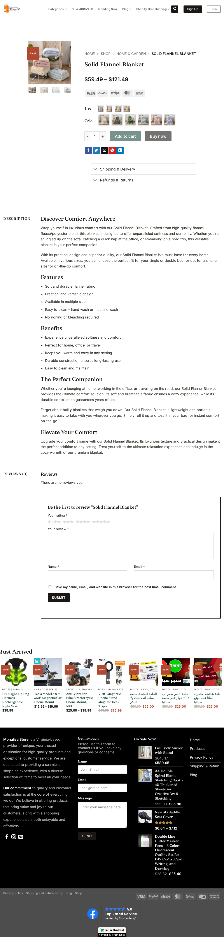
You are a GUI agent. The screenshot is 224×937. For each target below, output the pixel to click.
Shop (105, 53)
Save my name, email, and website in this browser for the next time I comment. (116, 587)
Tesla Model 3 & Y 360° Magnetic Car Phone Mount (48, 698)
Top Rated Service (121, 914)
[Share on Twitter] (96, 150)
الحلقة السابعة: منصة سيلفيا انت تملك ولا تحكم (143, 698)
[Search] (174, 9)
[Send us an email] (20, 837)
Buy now (158, 136)
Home (89, 53)
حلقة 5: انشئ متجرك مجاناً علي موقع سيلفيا (207, 698)
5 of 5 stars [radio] (100, 522)
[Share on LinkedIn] (120, 150)
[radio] (100, 108)
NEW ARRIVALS (82, 9)
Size (87, 109)
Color (88, 120)
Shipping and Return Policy (44, 893)
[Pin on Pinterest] (112, 150)
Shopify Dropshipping (151, 9)
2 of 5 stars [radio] (56, 522)
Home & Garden (131, 53)
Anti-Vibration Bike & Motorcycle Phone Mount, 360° (79, 700)
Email (139, 566)
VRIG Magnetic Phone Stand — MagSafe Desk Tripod (109, 700)
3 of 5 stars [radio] (68, 522)
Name (53, 566)
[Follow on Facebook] (6, 837)
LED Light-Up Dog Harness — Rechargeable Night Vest (15, 700)
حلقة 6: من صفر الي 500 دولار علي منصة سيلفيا (175, 698)
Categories (56, 9)
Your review (58, 529)
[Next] (65, 62)
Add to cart (125, 136)
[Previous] (35, 62)
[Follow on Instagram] (13, 837)
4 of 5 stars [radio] (82, 522)
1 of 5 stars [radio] (49, 522)
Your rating (57, 515)
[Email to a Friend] (104, 150)
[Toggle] (95, 169)
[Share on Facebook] (88, 150)
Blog (125, 9)
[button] (34, 78)
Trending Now (107, 9)
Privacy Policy (13, 893)
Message (85, 798)
